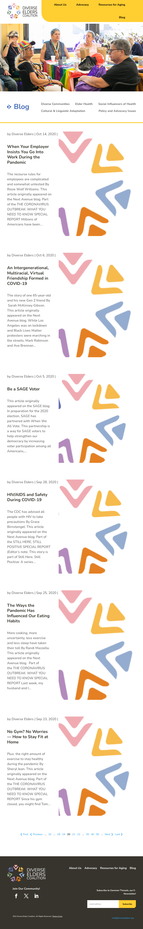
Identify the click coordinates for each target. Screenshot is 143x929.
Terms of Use (57, 916)
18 (58, 834)
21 (73, 834)
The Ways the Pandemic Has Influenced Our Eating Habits (28, 613)
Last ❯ (119, 834)
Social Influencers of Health (117, 104)
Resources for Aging (112, 5)
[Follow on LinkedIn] (36, 896)
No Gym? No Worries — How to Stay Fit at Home (27, 737)
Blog (122, 17)
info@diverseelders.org (123, 918)
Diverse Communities (55, 104)
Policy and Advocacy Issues (117, 111)
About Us (60, 5)
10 (49, 834)
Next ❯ (109, 834)
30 (87, 834)
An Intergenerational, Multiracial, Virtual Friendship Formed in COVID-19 (28, 275)
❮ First (24, 834)
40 (92, 834)
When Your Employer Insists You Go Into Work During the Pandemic (28, 154)
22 (78, 834)
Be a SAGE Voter (23, 389)
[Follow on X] (26, 896)
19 (63, 834)
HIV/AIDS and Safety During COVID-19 (27, 497)
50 (97, 834)
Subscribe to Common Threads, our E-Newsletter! (116, 892)
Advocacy (82, 5)
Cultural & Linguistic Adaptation (63, 111)
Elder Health (84, 104)
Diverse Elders (23, 134)
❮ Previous (36, 834)
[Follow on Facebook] (16, 896)
